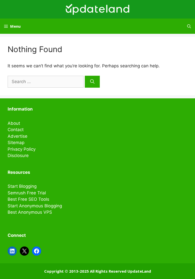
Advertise (17, 136)
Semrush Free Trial (27, 192)
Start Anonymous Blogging (35, 205)
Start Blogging (22, 186)
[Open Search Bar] (189, 26)
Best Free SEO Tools (28, 199)
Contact (16, 129)
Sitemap (16, 142)
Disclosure (18, 155)
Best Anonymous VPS (30, 212)
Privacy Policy (22, 149)
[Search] (92, 82)
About (14, 123)
